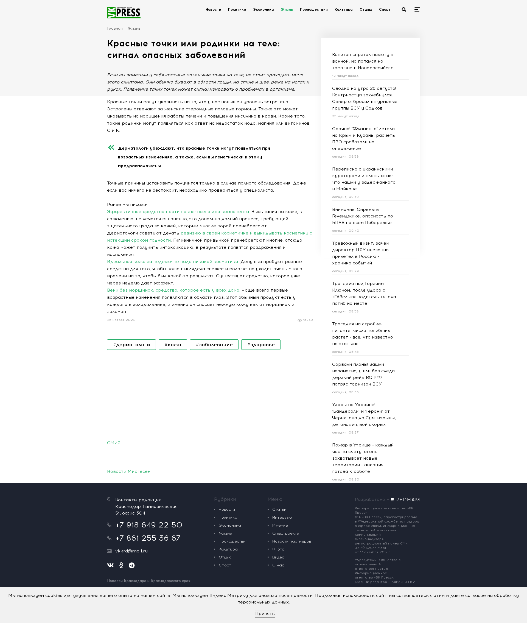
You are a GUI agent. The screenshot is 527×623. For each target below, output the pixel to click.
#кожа (172, 345)
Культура (344, 9)
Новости (213, 9)
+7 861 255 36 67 (147, 538)
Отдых (366, 9)
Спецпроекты (285, 533)
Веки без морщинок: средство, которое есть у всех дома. (173, 290)
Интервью (282, 517)
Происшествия (314, 9)
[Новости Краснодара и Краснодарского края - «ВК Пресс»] (124, 12)
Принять (265, 613)
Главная (115, 28)
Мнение (280, 525)
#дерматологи (131, 345)
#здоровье (261, 345)
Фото (278, 549)
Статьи (279, 509)
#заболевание (214, 345)
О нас (278, 565)
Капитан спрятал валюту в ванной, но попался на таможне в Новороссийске (363, 61)
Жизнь (287, 9)
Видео (278, 557)
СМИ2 (113, 442)
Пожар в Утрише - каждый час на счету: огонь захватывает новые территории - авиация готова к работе (363, 458)
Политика (237, 9)
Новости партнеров (291, 541)
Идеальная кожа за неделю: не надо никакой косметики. (173, 261)
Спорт (385, 9)
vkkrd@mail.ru (131, 551)
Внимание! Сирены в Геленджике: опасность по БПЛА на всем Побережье (362, 216)
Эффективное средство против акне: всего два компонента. (178, 211)
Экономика (263, 9)
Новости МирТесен (128, 471)
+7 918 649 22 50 (149, 524)
